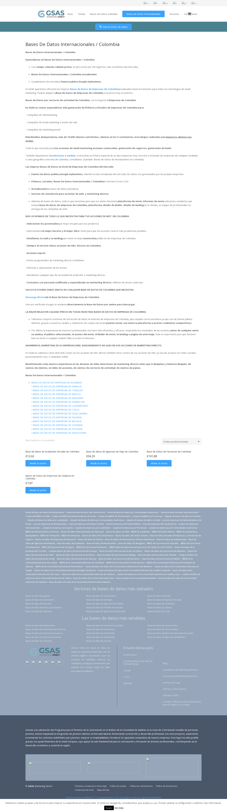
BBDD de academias (140, 531)
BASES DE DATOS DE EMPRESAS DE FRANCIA (57, 386)
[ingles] (35, 663)
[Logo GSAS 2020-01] (51, 14)
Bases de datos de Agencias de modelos (104, 603)
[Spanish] (194, 2)
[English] (146, 2)
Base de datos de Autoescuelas (172, 539)
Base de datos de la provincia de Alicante (157, 554)
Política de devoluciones (166, 786)
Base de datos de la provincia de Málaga (116, 554)
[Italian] (175, 2)
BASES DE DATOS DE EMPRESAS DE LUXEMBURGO (60, 405)
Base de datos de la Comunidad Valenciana (93, 578)
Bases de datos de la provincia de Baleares (165, 551)
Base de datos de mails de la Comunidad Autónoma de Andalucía (79, 582)
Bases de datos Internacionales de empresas (82, 531)
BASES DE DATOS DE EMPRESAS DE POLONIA (57, 428)
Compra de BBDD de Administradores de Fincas (74, 516)
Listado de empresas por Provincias (130, 527)
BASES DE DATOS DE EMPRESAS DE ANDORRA (58, 398)
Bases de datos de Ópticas (90, 539)
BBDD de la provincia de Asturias (91, 547)
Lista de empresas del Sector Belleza (123, 524)
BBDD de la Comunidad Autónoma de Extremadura (59, 566)
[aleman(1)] (54, 663)
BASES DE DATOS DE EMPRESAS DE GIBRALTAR (59, 401)
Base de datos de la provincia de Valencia (77, 558)
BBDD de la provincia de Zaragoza (58, 547)
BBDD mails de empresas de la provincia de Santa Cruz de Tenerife (140, 547)
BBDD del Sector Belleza (163, 531)
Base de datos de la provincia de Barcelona (119, 558)
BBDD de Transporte (50, 535)
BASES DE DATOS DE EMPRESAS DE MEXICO (57, 394)
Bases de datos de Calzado (98, 640)
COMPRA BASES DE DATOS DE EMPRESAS (138, 663)
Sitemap (127, 683)
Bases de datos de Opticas (159, 607)
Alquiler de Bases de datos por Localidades (48, 520)
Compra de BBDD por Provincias (147, 516)
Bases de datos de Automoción (39, 599)
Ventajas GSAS (170, 695)
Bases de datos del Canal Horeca (98, 535)
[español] (29, 663)
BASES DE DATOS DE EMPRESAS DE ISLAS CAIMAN (60, 413)
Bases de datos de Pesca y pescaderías (43, 607)
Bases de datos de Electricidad (100, 633)
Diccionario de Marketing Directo (180, 676)
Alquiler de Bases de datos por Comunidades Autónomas (97, 520)
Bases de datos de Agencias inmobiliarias (166, 637)
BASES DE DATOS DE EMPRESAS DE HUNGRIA (58, 425)
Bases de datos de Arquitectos (100, 629)
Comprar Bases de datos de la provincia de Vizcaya (73, 551)
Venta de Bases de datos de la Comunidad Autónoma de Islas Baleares (119, 566)
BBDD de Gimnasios (71, 535)
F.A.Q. (126, 676)
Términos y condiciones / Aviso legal (91, 786)
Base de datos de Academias (71, 543)
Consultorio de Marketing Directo (180, 669)
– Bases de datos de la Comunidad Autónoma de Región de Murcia (64, 570)
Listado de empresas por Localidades (93, 527)
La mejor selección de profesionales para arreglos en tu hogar (182, 703)
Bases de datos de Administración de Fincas (45, 629)
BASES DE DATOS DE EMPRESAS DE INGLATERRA (59, 432)
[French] (156, 2)
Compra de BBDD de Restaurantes (114, 516)
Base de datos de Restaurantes (101, 543)
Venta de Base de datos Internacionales (180, 512)
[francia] (48, 663)
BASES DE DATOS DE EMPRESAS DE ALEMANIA (56, 382)
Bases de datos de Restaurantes (40, 625)
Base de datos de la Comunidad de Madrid (136, 578)
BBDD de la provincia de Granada (163, 543)
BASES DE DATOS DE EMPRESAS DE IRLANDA (57, 417)
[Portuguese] (184, 2)
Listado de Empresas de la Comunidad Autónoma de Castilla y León (148, 574)
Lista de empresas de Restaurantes (50, 524)
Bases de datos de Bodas (158, 595)
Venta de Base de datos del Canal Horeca (85, 512)
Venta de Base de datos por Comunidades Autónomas (133, 512)
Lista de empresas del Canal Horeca (160, 524)
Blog (165, 663)
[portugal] (42, 663)
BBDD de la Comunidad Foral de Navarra (126, 562)
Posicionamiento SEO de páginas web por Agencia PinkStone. (129, 797)
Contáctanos (130, 654)
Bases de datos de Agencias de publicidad (105, 611)
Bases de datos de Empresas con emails (104, 625)
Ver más (119, 807)
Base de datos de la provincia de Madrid (161, 558)
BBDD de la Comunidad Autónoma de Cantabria (82, 562)
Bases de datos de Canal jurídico (101, 595)
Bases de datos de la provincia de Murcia (75, 554)
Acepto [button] (109, 808)
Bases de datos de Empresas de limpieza (44, 633)
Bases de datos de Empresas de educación (55, 539)
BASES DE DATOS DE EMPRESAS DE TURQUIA (57, 390)
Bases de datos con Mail (117, 531)
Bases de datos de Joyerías (37, 595)
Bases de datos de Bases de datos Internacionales (170, 633)
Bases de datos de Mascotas (38, 603)
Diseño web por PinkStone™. (81, 797)
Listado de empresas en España (58, 527)
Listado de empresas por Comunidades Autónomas (173, 527)
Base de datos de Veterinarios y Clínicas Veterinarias (130, 539)
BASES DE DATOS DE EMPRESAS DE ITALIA (56, 409)
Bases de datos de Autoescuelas (162, 625)
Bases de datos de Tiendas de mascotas (104, 607)
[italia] (61, 663)
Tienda (127, 670)
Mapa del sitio (103, 790)
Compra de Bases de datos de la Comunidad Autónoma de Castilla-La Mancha (134, 570)
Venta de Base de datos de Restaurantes (44, 512)
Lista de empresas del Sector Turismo (86, 524)
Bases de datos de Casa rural (38, 611)
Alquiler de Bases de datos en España (182, 516)
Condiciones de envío (84, 790)
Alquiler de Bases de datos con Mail (143, 520)
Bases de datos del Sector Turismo (132, 535)
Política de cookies (118, 786)
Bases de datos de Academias (161, 603)
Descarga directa (35, 297)
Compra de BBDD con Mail (37, 516)
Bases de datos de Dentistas (99, 599)
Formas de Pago (171, 682)
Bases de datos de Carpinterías (100, 637)
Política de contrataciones (141, 786)
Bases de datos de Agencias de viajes (164, 599)
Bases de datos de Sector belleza (162, 629)
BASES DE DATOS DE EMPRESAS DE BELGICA (57, 421)
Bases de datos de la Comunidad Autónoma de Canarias (88, 574)
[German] (165, 2)
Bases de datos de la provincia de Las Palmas (120, 551)
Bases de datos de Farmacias (38, 640)
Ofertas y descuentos (174, 688)
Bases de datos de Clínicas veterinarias (43, 637)
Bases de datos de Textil (158, 611)
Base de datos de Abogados (131, 543)
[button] (37, 463)
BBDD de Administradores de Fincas (42, 531)
